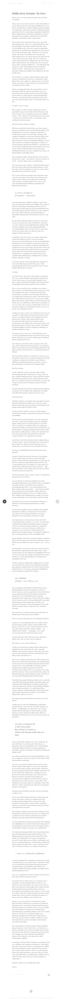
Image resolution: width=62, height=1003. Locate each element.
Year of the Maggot (15, 3)
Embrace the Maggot (48, 3)
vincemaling (23, 974)
